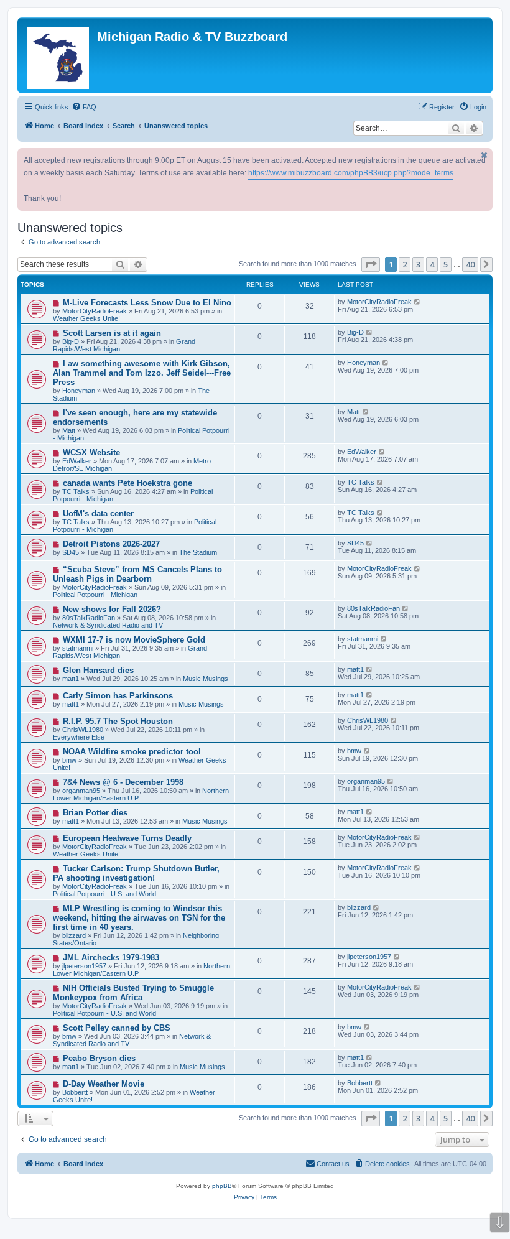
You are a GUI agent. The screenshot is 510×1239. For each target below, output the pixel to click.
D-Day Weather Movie (103, 1083)
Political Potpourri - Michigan (95, 594)
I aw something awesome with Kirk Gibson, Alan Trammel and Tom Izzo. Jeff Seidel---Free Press (142, 373)
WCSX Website (91, 452)
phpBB (222, 1185)
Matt (68, 430)
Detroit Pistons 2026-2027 (111, 544)
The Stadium (198, 552)
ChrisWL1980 (82, 729)
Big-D (70, 341)
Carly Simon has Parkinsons (118, 695)
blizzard (74, 935)
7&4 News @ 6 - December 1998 (123, 782)
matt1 (70, 678)
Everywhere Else (78, 737)
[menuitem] (84, 107)
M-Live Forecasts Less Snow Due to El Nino (147, 302)
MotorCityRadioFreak (94, 311)
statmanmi (77, 648)
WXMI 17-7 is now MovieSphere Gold (134, 639)
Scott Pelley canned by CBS (116, 1027)
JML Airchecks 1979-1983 (111, 957)
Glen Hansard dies (98, 670)
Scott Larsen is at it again (112, 333)
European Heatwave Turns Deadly (127, 838)
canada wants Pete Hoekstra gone (127, 483)
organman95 (81, 790)
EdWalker (76, 461)
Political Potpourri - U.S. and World (104, 894)
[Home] (59, 55)
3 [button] (418, 264)
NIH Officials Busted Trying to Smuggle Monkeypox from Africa (133, 992)
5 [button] (445, 264)
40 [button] (470, 264)
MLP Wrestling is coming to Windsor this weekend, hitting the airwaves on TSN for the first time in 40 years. (139, 918)
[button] (370, 264)
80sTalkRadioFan (88, 617)
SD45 (70, 552)
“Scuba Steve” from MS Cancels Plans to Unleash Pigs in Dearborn (137, 574)
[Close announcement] (484, 155)
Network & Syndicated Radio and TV (108, 625)
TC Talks (76, 491)
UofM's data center (98, 513)
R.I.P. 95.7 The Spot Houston (118, 721)
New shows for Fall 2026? (112, 609)
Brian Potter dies (95, 812)
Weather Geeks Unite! (86, 318)
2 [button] (404, 264)
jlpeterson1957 (84, 966)
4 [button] (432, 264)
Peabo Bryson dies (99, 1058)
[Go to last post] (418, 301)
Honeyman (78, 390)
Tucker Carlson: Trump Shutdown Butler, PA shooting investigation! (136, 873)
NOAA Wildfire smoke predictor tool (132, 751)
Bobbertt (75, 1092)
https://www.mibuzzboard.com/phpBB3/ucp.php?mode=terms (350, 173)
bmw (69, 760)
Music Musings (205, 678)
